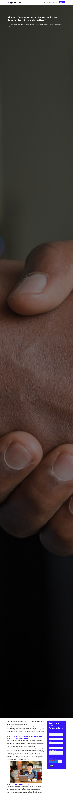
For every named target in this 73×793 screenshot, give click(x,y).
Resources (49, 2)
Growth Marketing (35, 24)
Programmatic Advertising (13, 26)
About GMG (55, 2)
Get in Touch (62, 2)
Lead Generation (58, 24)
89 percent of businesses (17, 748)
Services (43, 2)
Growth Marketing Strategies (46, 24)
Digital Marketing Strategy (23, 24)
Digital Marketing (12, 24)
